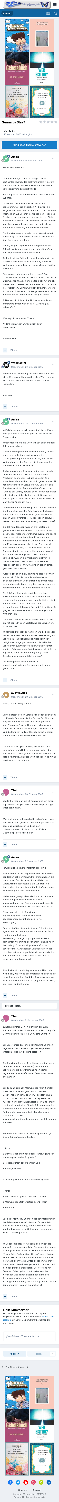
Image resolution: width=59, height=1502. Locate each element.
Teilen (15, 1353)
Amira (12, 131)
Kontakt (37, 1490)
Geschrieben (26, 160)
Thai (14, 790)
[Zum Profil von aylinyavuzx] (6, 695)
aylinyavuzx (19, 692)
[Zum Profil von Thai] (6, 792)
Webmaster (18, 363)
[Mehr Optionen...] (53, 159)
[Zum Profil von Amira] (6, 158)
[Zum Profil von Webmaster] (6, 365)
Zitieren (14, 350)
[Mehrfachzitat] (5, 350)
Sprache (23, 1490)
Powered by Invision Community (29, 1497)
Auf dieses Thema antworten (29, 144)
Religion (28, 134)
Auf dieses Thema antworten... (25, 1336)
